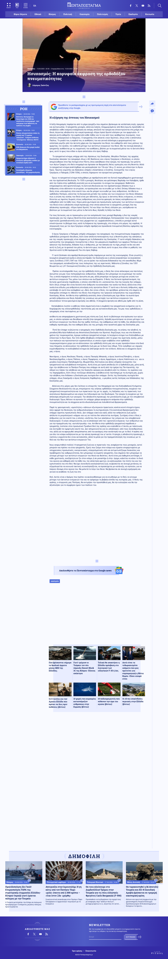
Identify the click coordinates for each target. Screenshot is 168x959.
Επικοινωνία (90, 951)
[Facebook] (130, 5)
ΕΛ (34, 5)
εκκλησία (55, 581)
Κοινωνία (149, 14)
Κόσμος (52, 14)
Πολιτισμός (102, 14)
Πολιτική (67, 14)
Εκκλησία (133, 14)
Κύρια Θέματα (20, 14)
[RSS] (149, 5)
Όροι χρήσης (77, 951)
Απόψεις (31, 68)
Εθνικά (38, 14)
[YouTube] (143, 5)
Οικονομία (85, 14)
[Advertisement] (97, 616)
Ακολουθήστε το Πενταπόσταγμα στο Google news (85, 570)
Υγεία (118, 14)
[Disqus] (97, 749)
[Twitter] (137, 5)
